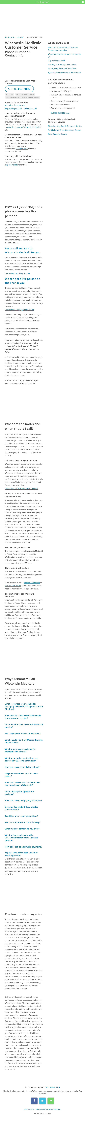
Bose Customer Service (57, 134)
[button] (83, 2)
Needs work (55, 1087)
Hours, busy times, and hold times (62, 68)
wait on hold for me (13, 585)
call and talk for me (32, 582)
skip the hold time (12, 165)
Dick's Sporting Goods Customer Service (65, 126)
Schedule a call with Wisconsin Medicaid (21, 488)
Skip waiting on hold (13, 108)
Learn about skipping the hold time (19, 309)
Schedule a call (30, 108)
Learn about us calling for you (17, 273)
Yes (46, 1087)
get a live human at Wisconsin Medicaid (23, 127)
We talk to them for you (15, 105)
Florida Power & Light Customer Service (64, 130)
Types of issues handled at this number (64, 72)
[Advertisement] (24, 185)
